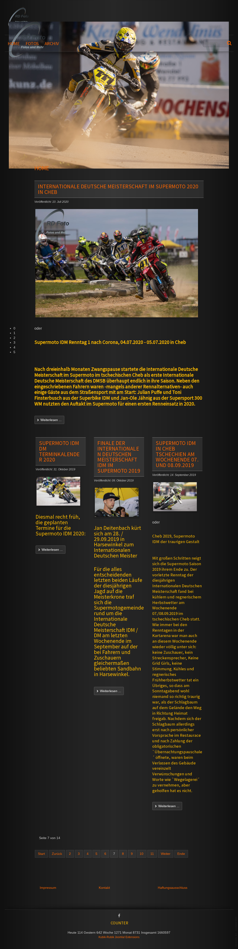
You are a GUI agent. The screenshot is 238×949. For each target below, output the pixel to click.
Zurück (57, 854)
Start (41, 854)
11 (152, 854)
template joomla (236, 931)
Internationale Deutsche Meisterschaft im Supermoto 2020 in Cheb (118, 189)
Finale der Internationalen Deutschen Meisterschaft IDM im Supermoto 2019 (118, 457)
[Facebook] (119, 916)
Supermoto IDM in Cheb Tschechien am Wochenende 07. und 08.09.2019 (177, 454)
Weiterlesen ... (51, 420)
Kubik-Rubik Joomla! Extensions (119, 937)
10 (141, 854)
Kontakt (104, 887)
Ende (181, 854)
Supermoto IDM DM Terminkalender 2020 (59, 451)
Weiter (165, 854)
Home (14, 43)
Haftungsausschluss (172, 887)
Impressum (48, 887)
